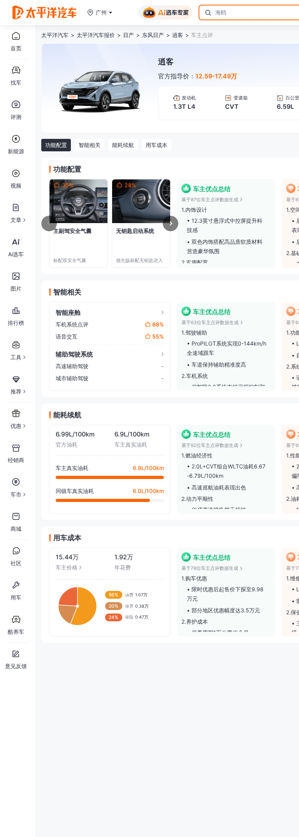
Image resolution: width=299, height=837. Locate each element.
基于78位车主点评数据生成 (209, 568)
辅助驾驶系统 (74, 354)
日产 (128, 35)
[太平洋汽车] (44, 12)
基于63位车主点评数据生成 (210, 322)
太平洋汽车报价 (96, 35)
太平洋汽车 (55, 35)
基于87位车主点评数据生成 (209, 199)
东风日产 (153, 35)
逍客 (177, 35)
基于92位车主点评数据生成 (209, 445)
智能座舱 (68, 312)
